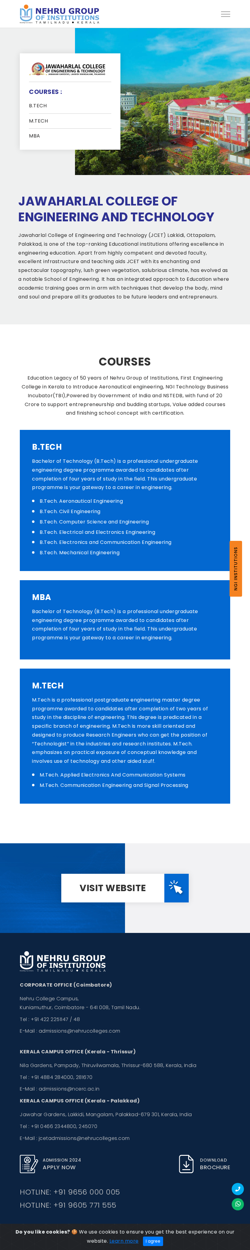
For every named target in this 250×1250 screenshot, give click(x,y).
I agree (153, 1241)
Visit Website (113, 888)
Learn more (124, 1241)
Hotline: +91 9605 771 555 (68, 1205)
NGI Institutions (236, 569)
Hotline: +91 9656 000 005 (70, 1192)
